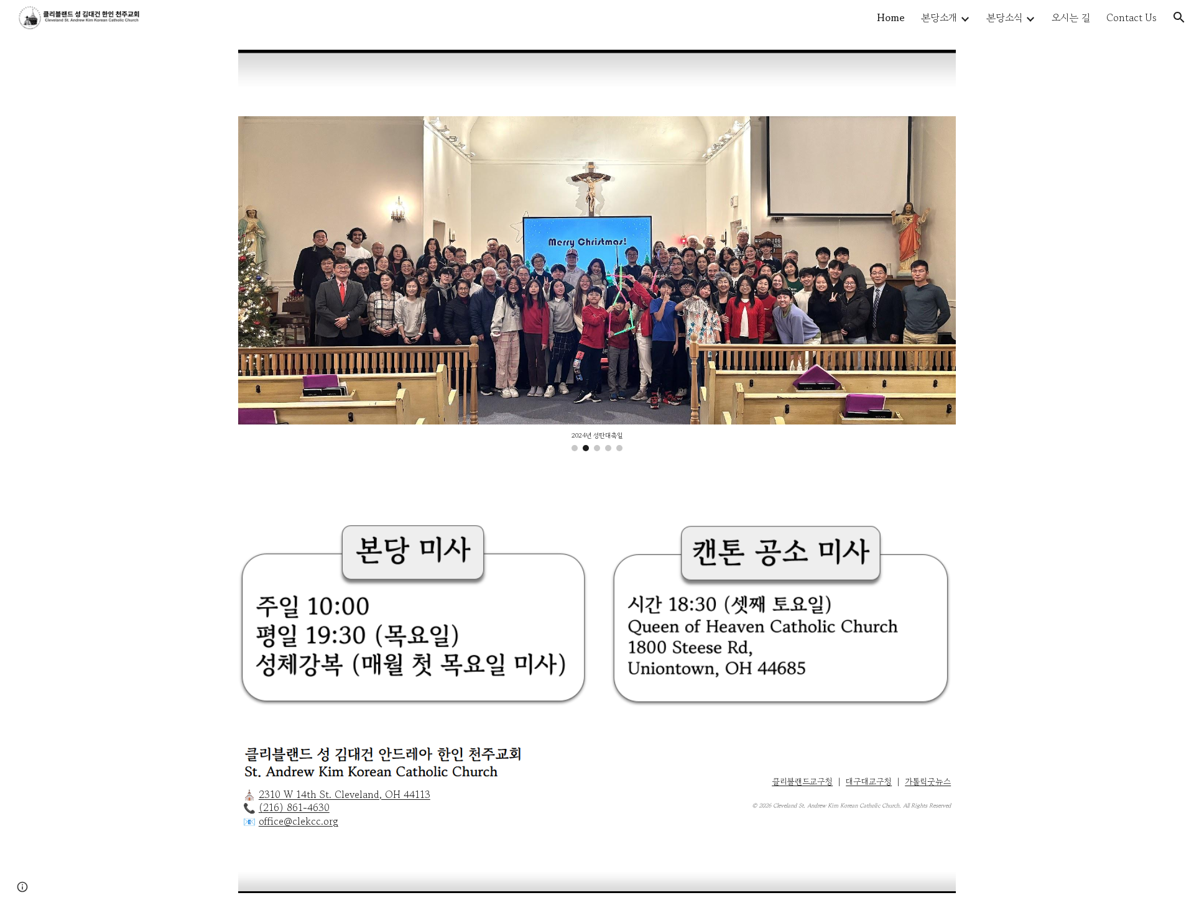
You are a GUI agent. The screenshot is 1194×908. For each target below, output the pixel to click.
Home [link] (891, 17)
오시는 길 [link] (1071, 17)
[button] (1179, 17)
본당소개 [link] (939, 17)
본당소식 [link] (1004, 17)
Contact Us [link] (1131, 17)
